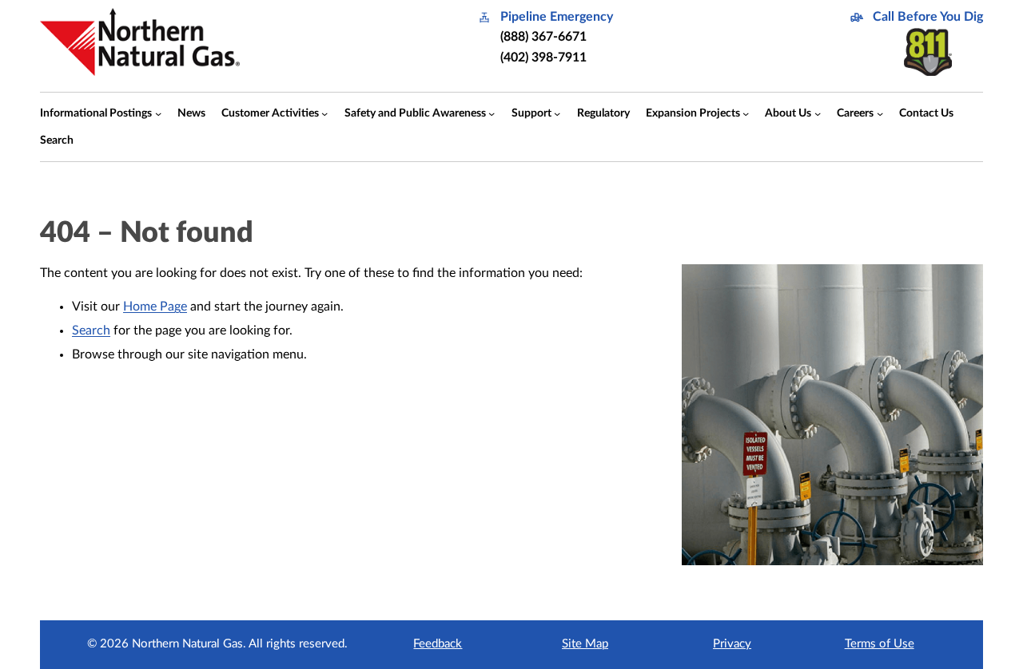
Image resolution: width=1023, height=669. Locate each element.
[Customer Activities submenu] (324, 112)
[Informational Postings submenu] (158, 112)
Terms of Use (879, 644)
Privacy (732, 644)
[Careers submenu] (880, 112)
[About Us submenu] (817, 112)
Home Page (155, 306)
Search (91, 330)
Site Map (585, 644)
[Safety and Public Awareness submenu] (491, 112)
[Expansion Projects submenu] (745, 112)
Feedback (437, 644)
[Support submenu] (557, 112)
